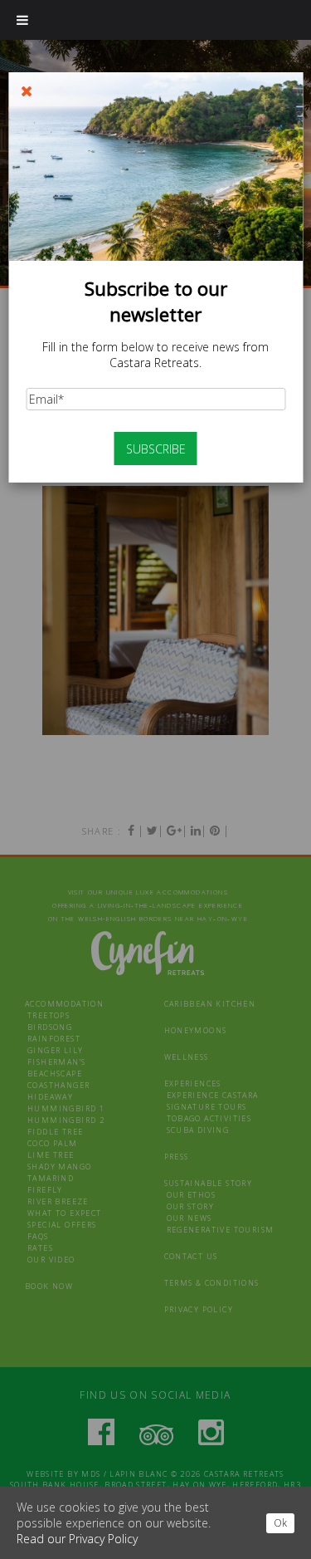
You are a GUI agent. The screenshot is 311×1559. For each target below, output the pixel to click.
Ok (280, 1523)
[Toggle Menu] (22, 20)
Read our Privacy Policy (77, 1539)
